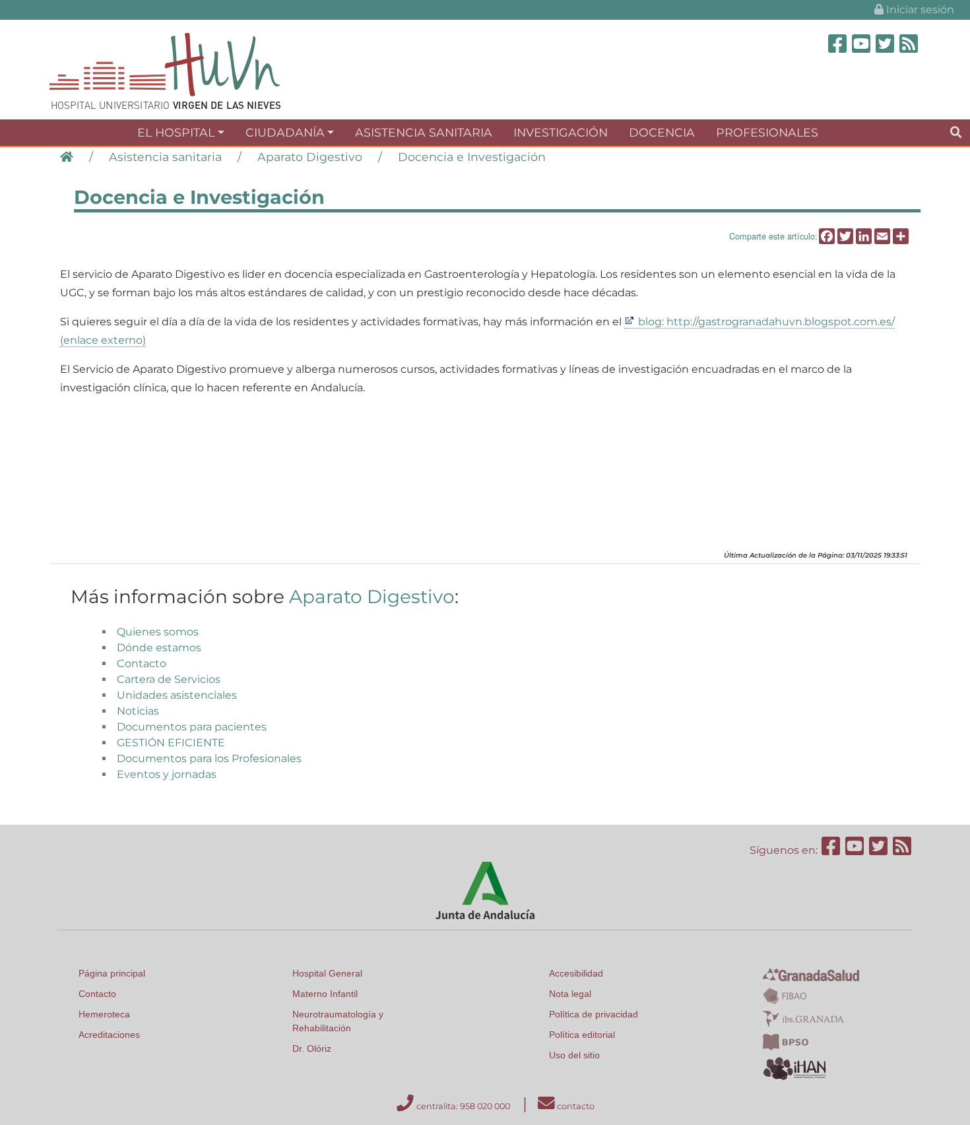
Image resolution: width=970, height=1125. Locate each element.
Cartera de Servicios (168, 679)
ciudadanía (285, 132)
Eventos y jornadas (166, 774)
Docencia (662, 132)
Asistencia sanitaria (165, 157)
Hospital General (327, 973)
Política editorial (582, 1034)
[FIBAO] (784, 995)
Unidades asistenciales (177, 695)
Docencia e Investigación (472, 157)
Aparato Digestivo (309, 157)
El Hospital (175, 132)
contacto (575, 1106)
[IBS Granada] (803, 1018)
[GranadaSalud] (811, 973)
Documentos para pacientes (192, 727)
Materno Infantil (325, 993)
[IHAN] (796, 1067)
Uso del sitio (574, 1055)
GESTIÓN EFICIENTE (171, 742)
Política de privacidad (593, 1014)
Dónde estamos (159, 647)
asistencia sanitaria (423, 132)
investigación (560, 132)
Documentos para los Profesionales (209, 758)
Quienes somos (158, 632)
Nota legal (570, 993)
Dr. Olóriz (311, 1048)
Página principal (112, 973)
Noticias (138, 711)
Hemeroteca (104, 1014)
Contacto (141, 663)
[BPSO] (785, 1041)
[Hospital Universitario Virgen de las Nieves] (164, 70)
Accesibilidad (576, 973)
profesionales (767, 132)
